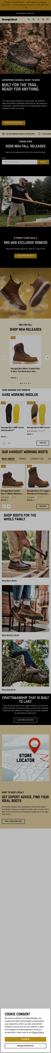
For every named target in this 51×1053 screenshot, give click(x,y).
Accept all (25, 1039)
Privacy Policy (38, 1033)
